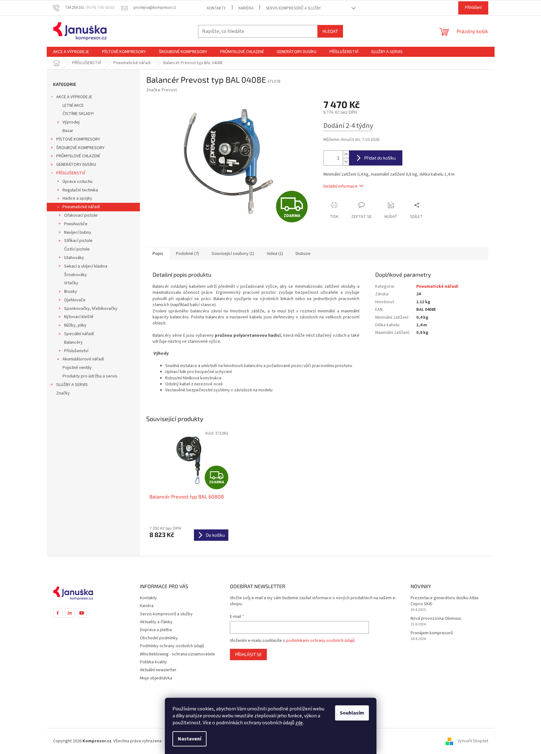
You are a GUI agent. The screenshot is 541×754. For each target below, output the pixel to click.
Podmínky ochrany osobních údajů (172, 646)
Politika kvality (153, 662)
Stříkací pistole (78, 241)
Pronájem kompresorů (432, 633)
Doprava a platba (156, 630)
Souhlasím (352, 712)
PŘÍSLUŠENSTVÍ (70, 173)
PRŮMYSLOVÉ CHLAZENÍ (78, 156)
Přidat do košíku (380, 157)
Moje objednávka (156, 678)
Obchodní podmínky (159, 638)
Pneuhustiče (75, 224)
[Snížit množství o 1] (346, 161)
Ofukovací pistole (81, 215)
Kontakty (216, 8)
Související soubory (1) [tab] (233, 253)
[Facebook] (58, 613)
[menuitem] (71, 52)
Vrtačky (71, 283)
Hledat (330, 31)
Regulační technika (80, 190)
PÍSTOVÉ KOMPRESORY (78, 139)
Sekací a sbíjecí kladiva (85, 266)
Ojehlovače (75, 300)
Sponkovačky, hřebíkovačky (90, 308)
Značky (63, 393)
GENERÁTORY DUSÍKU (76, 164)
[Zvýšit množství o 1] (346, 154)
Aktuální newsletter (158, 670)
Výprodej (71, 122)
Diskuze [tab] (303, 253)
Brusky (70, 291)
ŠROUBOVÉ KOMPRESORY (80, 148)
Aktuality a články (156, 622)
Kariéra (245, 8)
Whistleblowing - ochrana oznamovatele (177, 654)
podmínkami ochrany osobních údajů (320, 640)
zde (299, 722)
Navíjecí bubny (77, 232)
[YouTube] (82, 613)
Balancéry (73, 342)
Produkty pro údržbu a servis (90, 376)
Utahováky (74, 258)
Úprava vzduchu (78, 181)
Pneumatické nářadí (81, 207)
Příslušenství (76, 351)
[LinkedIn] (70, 613)
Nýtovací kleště (78, 317)
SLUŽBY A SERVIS (72, 385)
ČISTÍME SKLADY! (78, 114)
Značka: (161, 90)
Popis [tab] (158, 253)
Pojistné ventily (77, 368)
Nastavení (189, 738)
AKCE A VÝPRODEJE (74, 97)
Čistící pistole (77, 249)
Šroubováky (75, 275)
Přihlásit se (248, 654)
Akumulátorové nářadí (83, 359)
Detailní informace (340, 186)
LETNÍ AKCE (73, 105)
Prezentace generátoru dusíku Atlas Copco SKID (445, 601)
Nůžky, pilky (75, 325)
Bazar (68, 131)
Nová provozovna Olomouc (436, 619)
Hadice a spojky (77, 198)
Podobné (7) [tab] (187, 253)
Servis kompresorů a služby (293, 8)
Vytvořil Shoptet (473, 741)
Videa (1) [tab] (275, 253)
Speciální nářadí (79, 334)
